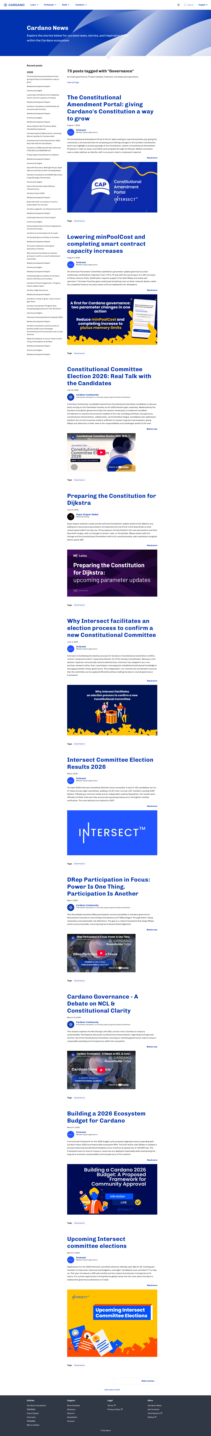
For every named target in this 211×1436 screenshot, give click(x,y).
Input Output (33, 1413)
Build (64, 5)
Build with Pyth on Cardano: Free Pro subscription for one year (42, 203)
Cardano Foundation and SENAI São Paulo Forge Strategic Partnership (44, 176)
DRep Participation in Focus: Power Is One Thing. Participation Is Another (44, 340)
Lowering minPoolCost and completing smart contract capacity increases (43, 96)
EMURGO (31, 1409)
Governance (79, 221)
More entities (33, 1425)
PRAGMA (31, 1421)
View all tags (73, 82)
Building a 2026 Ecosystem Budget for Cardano (106, 1117)
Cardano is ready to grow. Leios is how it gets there (44, 300)
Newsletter (72, 1417)
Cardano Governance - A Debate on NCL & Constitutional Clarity (102, 1003)
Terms (110, 1405)
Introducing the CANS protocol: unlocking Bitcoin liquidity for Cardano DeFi (44, 134)
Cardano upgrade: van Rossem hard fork (44, 209)
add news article (112, 1390)
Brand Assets (73, 1405)
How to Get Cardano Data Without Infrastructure (41, 187)
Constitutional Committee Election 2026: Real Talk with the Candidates (43, 142)
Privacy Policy (113, 1409)
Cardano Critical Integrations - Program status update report (44, 284)
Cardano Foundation (36, 1405)
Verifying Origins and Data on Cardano (43, 237)
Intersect (31, 1417)
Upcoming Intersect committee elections (97, 1242)
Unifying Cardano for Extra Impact (41, 217)
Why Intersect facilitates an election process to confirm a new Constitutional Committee (43, 256)
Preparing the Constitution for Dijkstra (43, 155)
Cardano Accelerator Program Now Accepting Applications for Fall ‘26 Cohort (44, 307)
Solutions (79, 5)
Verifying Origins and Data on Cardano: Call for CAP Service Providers (43, 277)
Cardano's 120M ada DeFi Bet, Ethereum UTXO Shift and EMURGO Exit (44, 149)
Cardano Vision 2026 (36, 193)
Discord (70, 1413)
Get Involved (153, 1409)
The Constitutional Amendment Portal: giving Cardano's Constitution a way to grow (43, 79)
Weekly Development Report (38, 86)
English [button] (202, 5)
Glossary (71, 1409)
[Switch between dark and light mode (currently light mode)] (178, 5)
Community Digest (34, 91)
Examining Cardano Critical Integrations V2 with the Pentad (44, 227)
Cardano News (155, 1405)
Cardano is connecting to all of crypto (42, 233)
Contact (71, 1421)
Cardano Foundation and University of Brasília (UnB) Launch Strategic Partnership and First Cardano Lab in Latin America (45, 330)
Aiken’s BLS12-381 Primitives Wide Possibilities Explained (41, 127)
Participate (49, 5)
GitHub (151, 1417)
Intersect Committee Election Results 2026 (45, 317)
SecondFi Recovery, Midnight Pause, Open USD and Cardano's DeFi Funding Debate (44, 169)
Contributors (154, 1413)
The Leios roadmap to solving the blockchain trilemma (40, 247)
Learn (33, 5)
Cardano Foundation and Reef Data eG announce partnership (43, 107)
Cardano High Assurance (37, 290)
